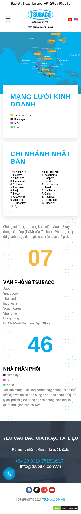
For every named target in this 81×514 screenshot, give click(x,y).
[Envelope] (44, 490)
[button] (8, 19)
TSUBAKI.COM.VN (53, 499)
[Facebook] (29, 490)
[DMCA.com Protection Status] (65, 508)
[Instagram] (36, 490)
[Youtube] (52, 490)
